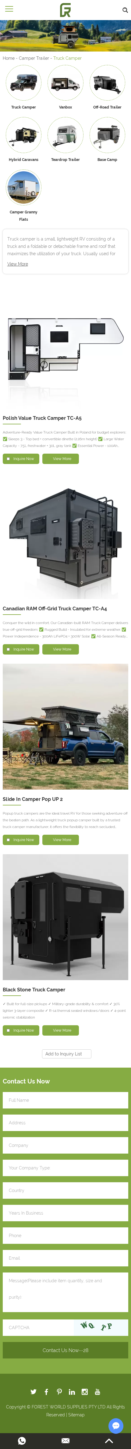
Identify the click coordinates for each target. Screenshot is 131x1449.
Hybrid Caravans (23, 160)
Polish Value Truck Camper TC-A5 (42, 418)
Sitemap (76, 1414)
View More (17, 264)
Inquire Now (23, 459)
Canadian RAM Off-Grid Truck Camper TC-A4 (55, 609)
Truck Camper (23, 107)
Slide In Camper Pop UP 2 (33, 799)
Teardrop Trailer (65, 160)
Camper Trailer (34, 58)
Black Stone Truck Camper (34, 990)
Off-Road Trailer (107, 107)
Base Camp (107, 160)
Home (9, 58)
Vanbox (65, 107)
